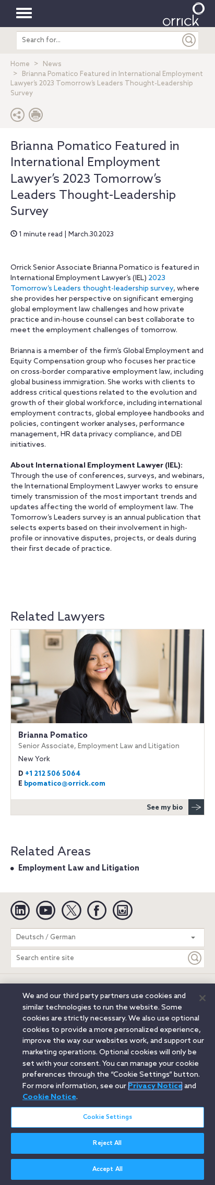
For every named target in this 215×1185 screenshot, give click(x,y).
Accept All (107, 1169)
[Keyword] (195, 958)
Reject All (107, 1143)
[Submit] (189, 40)
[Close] (202, 998)
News (52, 64)
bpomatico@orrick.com (64, 784)
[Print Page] (36, 117)
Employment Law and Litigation (78, 868)
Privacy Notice (155, 1086)
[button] (17, 117)
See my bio (165, 808)
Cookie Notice (49, 1097)
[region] (107, 1084)
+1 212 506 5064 (52, 774)
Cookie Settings (107, 1117)
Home (20, 64)
